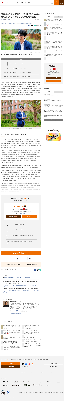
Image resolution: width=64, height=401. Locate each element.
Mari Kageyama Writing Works (19, 310)
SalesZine (13, 372)
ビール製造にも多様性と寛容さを (16, 63)
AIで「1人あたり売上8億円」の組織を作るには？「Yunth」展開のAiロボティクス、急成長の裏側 (11, 337)
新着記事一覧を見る (54, 120)
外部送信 (61, 392)
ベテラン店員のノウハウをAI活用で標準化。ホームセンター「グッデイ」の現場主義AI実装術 (32, 345)
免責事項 (36, 392)
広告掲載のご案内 (53, 363)
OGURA (7, 19)
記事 (22, 2)
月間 (58, 16)
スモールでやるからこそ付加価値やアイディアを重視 (20, 72)
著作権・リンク (25, 392)
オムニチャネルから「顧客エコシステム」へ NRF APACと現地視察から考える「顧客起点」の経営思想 (53, 111)
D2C (2, 23)
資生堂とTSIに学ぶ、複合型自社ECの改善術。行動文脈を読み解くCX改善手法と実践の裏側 (11, 332)
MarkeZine (3, 372)
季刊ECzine (15, 23)
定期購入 (9, 23)
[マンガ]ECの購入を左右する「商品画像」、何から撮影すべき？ (31, 336)
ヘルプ (21, 392)
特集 (29, 2)
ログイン (29, 216)
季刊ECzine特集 (28, 23)
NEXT (30, 258)
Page (5, 68)
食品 (6, 23)
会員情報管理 (32, 392)
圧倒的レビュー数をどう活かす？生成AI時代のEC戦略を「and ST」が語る (32, 340)
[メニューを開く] (2, 2)
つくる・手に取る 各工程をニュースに (18, 68)
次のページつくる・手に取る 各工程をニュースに (21, 253)
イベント (33, 2)
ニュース (17, 2)
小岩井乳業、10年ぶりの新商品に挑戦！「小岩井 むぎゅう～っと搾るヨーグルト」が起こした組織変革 (32, 327)
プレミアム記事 (21, 23)
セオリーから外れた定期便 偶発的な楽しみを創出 (20, 76)
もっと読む (5, 292)
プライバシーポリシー (54, 392)
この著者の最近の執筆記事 (15, 313)
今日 (49, 16)
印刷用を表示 (5, 269)
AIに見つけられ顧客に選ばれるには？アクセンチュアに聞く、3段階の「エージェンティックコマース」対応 (11, 342)
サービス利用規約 (47, 392)
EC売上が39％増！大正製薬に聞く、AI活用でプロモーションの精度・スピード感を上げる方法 (11, 327)
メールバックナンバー (22, 213)
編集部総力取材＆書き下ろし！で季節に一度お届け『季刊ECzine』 (17, 277)
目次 (21, 59)
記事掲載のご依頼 (53, 366)
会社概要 (41, 392)
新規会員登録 (13, 216)
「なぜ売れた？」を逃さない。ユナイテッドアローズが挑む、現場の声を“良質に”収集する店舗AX (11, 348)
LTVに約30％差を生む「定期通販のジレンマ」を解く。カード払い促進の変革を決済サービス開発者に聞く (32, 332)
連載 (25, 2)
